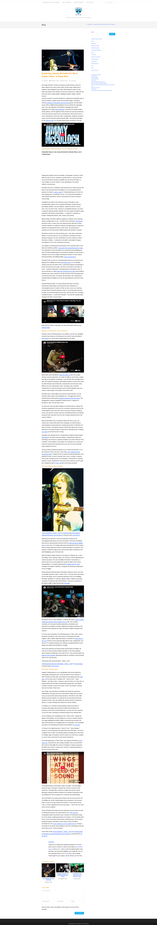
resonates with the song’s (73, 564)
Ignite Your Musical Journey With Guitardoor (99, 83)
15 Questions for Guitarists (96, 74)
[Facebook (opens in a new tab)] (107, 2)
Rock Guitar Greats (94, 70)
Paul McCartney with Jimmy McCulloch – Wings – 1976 (57, 663)
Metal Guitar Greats (94, 63)
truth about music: (66, 262)
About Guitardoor (94, 76)
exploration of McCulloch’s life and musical (57, 102)
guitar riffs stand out (64, 375)
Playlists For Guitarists (95, 87)
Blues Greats (93, 43)
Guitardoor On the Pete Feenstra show (98, 81)
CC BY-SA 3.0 (76, 535)
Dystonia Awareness (95, 78)
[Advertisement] (63, 40)
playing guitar (58, 192)
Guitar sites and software (95, 56)
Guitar (92, 52)
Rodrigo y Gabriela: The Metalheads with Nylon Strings (62, 875)
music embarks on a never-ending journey (64, 823)
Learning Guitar (94, 61)
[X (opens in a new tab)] (105, 2)
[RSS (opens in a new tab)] (111, 2)
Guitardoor (45, 80)
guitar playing (45, 338)
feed (65, 853)
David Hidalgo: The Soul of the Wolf (48, 879)
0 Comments (73, 80)
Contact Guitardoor (94, 77)
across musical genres (70, 256)
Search (92, 32)
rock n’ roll (58, 463)
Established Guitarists (95, 47)
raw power (67, 583)
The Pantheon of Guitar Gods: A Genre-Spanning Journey (101, 90)
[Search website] (114, 2)
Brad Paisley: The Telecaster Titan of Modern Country (77, 875)
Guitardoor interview (94, 59)
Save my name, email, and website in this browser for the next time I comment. (60, 908)
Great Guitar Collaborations (96, 50)
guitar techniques (60, 109)
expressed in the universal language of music (70, 248)
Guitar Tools (93, 80)
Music (92, 65)
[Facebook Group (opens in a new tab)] (109, 2)
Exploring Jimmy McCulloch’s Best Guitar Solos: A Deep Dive (104, 24)
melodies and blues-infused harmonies (69, 398)
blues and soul (74, 812)
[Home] (85, 24)
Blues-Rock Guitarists (95, 45)
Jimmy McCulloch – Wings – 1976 (51, 533)
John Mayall (79, 221)
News (92, 68)
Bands (92, 41)
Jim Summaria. (79, 663)
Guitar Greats (65, 80)
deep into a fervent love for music (66, 271)
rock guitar (44, 431)
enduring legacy (50, 120)
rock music (77, 724)
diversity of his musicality (48, 655)
